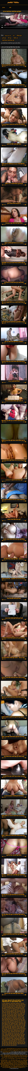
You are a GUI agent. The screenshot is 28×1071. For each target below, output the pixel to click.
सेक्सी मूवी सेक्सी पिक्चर (6, 1039)
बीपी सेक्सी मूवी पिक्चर (15, 1012)
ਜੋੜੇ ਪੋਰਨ (22, 1065)
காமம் (24, 1067)
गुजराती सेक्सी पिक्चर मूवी (8, 1007)
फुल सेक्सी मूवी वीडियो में (9, 1011)
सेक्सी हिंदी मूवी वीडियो (7, 1062)
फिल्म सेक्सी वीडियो (11, 1058)
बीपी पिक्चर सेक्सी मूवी (6, 1012)
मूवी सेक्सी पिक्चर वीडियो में (12, 1015)
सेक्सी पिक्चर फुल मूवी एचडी (15, 1021)
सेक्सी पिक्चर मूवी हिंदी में (8, 1025)
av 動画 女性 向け (16, 1050)
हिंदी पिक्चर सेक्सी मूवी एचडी (18, 1042)
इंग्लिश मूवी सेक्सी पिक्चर (10, 1006)
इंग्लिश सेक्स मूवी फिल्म (24, 1056)
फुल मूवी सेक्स (20, 1067)
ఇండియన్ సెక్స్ (17, 1058)
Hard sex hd (8, 35)
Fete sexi (10, 1050)
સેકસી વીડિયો (18, 1065)
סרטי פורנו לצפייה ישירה (22, 1049)
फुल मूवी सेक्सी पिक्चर (15, 1010)
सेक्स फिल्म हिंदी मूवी (4, 1060)
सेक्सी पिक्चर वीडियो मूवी (6, 1026)
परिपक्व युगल (19, 35)
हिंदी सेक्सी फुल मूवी (14, 1060)
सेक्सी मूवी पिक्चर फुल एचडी (19, 1034)
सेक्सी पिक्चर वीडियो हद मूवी (17, 1026)
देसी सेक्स (15, 1064)
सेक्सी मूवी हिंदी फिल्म (24, 1063)
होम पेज (3, 7)
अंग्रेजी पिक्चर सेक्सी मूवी (15, 1003)
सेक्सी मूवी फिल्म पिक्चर (9, 1038)
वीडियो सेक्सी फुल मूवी (3, 1064)
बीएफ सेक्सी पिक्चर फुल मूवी (20, 1011)
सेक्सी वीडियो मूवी (24, 1058)
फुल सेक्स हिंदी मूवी (8, 1067)
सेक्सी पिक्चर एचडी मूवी (17, 1019)
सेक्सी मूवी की (23, 1066)
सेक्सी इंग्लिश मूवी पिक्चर (17, 1018)
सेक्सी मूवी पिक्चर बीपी (6, 1035)
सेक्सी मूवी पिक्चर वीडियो (15, 1035)
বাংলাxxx (20, 1055)
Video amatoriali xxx (4, 1050)
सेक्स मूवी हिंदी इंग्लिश (8, 1018)
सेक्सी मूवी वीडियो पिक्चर (14, 2)
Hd (13, 35)
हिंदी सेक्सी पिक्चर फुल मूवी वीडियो (10, 1045)
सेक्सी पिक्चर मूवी (10, 1022)
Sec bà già (22, 1048)
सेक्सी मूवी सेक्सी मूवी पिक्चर (16, 1039)
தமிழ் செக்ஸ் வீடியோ (12, 1061)
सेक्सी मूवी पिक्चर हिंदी (13, 1037)
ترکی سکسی (20, 1060)
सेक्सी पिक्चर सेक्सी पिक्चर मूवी (8, 40)
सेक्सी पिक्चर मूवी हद (14, 1023)
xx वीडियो (15, 1057)
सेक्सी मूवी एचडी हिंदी (21, 1062)
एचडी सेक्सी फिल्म (15, 1067)
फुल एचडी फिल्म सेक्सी (10, 1008)
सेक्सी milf (16, 38)
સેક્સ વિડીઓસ (12, 1065)
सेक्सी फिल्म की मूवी (19, 1061)
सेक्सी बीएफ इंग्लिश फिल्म (15, 1031)
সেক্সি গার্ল (12, 1066)
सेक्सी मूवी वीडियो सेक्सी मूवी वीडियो (7, 1057)
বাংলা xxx (9, 1060)
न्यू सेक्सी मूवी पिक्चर (18, 1007)
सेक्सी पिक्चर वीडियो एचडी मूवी (19, 1025)
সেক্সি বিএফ (6, 1058)
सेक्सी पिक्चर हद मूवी (15, 1027)
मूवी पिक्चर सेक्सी (10, 1014)
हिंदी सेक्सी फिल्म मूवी (17, 1066)
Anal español (17, 1048)
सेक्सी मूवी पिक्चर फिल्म (9, 1034)
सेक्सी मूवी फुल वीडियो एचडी (19, 1038)
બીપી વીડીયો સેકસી (16, 1063)
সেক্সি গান (6, 1061)
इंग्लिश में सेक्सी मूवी (9, 1063)
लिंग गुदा (9, 38)
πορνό (2, 1055)
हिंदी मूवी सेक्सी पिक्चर (13, 1043)
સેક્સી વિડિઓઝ (15, 1062)
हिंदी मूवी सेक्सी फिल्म (7, 1056)
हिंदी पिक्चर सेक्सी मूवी (8, 1042)
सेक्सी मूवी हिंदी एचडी (7, 1055)
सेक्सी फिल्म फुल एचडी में (8, 1030)
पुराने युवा (4, 38)
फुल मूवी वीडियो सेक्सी (6, 1066)
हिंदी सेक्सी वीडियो (20, 1064)
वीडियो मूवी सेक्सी (11, 1064)
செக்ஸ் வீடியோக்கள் (21, 1057)
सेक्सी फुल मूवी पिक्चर (6, 1031)
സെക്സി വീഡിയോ (15, 1056)
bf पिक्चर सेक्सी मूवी (6, 1003)
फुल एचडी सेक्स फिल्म (6, 1010)
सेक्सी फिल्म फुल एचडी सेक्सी (19, 1030)
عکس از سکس (4, 1048)
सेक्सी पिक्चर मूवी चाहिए (18, 1022)
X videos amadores (24, 1050)
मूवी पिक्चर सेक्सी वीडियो (18, 1014)
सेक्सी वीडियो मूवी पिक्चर (13, 1041)
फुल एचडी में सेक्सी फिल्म (19, 1008)
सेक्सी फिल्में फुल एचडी (14, 1055)
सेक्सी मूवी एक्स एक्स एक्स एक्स (13, 1033)
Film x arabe (9, 1049)
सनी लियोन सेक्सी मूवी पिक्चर (12, 1016)
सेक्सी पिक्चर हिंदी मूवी (11, 1029)
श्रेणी (10, 7)
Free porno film (15, 1049)
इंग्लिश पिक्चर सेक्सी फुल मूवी (14, 1004)
